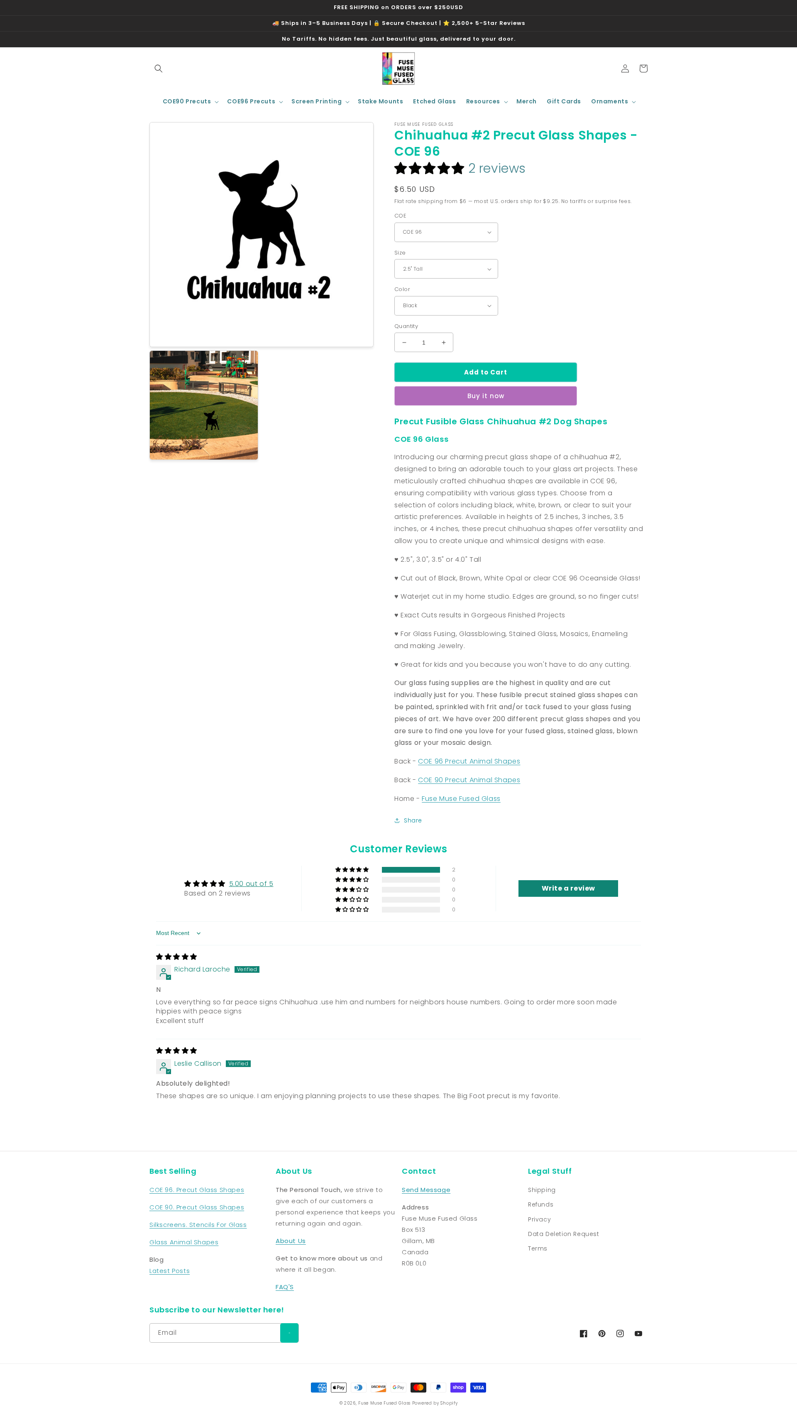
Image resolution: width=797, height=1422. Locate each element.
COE (400, 216)
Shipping (542, 1190)
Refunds (540, 1204)
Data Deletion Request (563, 1234)
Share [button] (413, 820)
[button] (158, 68)
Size (400, 253)
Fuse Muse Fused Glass (461, 798)
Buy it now (485, 396)
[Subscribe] (289, 1333)
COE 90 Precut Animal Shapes (469, 780)
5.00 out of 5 (251, 883)
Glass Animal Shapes (183, 1242)
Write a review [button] (568, 888)
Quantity (406, 326)
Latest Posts (169, 1270)
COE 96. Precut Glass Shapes (196, 1189)
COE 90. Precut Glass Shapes (196, 1207)
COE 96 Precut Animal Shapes (469, 761)
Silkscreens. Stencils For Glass (198, 1224)
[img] (176, 957)
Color (402, 289)
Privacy (539, 1219)
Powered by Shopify (435, 1403)
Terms (538, 1248)
